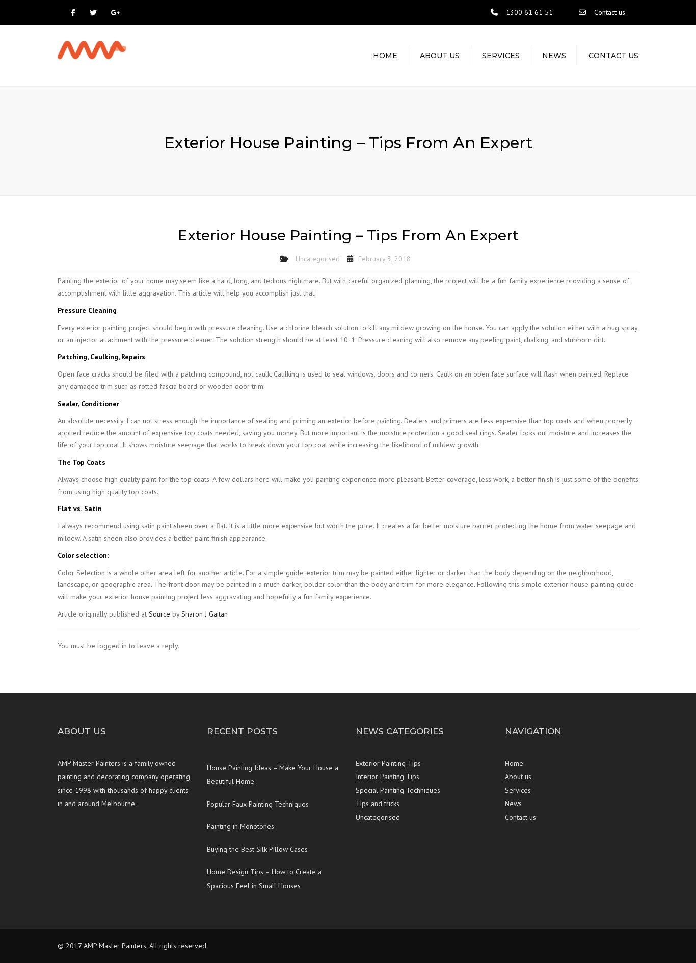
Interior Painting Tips (387, 776)
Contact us (609, 12)
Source (159, 614)
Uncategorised (318, 258)
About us (440, 55)
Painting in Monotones (240, 826)
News (554, 55)
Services (501, 55)
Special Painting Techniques (398, 790)
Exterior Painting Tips (388, 763)
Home (385, 55)
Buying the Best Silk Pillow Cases (257, 849)
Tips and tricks (377, 803)
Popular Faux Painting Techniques (258, 804)
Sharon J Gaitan (204, 614)
